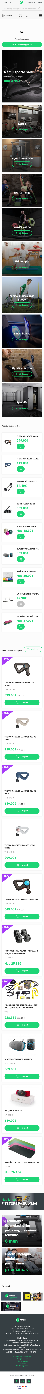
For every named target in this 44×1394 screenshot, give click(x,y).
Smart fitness (22, 333)
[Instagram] (22, 1381)
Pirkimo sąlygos (22, 1361)
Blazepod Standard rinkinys (30, 549)
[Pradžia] (22, 1323)
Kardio (22, 123)
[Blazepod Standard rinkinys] (22, 1045)
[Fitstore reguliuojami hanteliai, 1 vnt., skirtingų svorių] (22, 936)
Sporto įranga (22, 192)
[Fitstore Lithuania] (21, 3)
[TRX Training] (33, 1300)
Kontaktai (31, 2)
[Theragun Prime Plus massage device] (22, 668)
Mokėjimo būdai (22, 1359)
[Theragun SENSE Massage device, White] (22, 831)
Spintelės (22, 402)
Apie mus (39, 2)
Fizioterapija (22, 261)
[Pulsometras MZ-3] (22, 1096)
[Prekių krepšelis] (26, 15)
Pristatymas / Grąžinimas (22, 1356)
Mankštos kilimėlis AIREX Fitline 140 (22, 1162)
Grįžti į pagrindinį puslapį (22, 44)
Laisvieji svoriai (22, 227)
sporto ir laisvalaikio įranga (22, 297)
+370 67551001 (7, 2)
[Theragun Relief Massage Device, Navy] (22, 776)
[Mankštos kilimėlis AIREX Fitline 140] (22, 1148)
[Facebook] (16, 1381)
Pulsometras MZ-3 (13, 1111)
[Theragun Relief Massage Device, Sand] (22, 722)
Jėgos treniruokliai (22, 158)
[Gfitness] (11, 1300)
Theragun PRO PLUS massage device (21, 899)
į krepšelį (24, 702)
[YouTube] (29, 1381)
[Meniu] (40, 15)
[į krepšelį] (21, 446)
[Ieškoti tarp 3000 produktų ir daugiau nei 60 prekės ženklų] (39, 8)
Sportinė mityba (22, 368)
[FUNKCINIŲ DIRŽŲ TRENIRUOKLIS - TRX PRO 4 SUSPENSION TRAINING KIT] (22, 990)
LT (20, 15)
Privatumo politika (22, 1366)
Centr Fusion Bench (26, 504)
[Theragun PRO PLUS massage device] (22, 885)
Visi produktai (32, 649)
